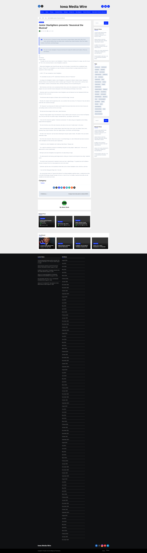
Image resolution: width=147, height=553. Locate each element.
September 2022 (65, 403)
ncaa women (97, 101)
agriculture (97, 69)
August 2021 (64, 442)
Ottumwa (96, 104)
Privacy (51, 12)
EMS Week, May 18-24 (63, 223)
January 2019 (65, 536)
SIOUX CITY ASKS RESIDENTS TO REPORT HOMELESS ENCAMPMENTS (101, 52)
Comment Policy (58, 12)
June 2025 (64, 302)
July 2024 (64, 336)
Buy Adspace (79, 12)
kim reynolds (103, 94)
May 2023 (64, 378)
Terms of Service (86, 12)
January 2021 (65, 463)
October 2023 (65, 363)
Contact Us (71, 12)
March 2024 (64, 348)
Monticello (41, 22)
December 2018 (65, 539)
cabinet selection (98, 74)
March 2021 (64, 457)
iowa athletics (103, 91)
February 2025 (65, 315)
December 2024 (65, 321)
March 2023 (64, 384)
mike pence (105, 96)
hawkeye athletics (98, 89)
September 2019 (65, 512)
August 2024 (64, 333)
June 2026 (64, 266)
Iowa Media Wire (73, 7)
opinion (103, 101)
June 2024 (64, 339)
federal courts (97, 84)
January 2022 (65, 427)
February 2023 (65, 387)
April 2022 (64, 418)
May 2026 (64, 269)
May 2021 (64, 451)
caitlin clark (105, 74)
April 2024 (64, 345)
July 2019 (64, 518)
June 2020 (64, 485)
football (103, 84)
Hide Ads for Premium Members (99, 12)
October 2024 (65, 327)
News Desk (65, 207)
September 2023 (65, 366)
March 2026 (64, 275)
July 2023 (64, 372)
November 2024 (65, 324)
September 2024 (65, 330)
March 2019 (64, 530)
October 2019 (65, 509)
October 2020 (65, 472)
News (46, 12)
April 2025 (64, 308)
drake (103, 79)
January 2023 (65, 390)
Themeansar (57, 550)
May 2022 (64, 415)
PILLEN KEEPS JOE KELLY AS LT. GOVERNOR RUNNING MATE (101, 57)
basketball (102, 69)
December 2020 (65, 466)
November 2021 (65, 433)
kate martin (97, 94)
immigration (97, 91)
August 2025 (64, 296)
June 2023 (64, 375)
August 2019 (64, 515)
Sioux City (43, 243)
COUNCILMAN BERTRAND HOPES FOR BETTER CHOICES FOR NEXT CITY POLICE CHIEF (46, 247)
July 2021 (64, 445)
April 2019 (64, 527)
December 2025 (65, 284)
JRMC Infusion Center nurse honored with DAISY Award (81, 224)
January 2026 (65, 281)
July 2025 (64, 299)
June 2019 (64, 521)
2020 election (97, 67)
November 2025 (65, 287)
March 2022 (64, 421)
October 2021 (65, 436)
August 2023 (64, 369)
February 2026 (65, 278)
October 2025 (65, 290)
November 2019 (65, 506)
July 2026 (64, 263)
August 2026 (64, 260)
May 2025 (64, 305)
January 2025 (65, 318)
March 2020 (64, 494)
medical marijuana (98, 96)
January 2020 (65, 500)
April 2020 (64, 491)
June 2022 (64, 412)
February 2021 (65, 460)
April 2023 (64, 381)
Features (43, 183)
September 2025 (65, 293)
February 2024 (65, 351)
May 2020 (64, 488)
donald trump (97, 79)
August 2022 (64, 406)
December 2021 (65, 430)
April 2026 (64, 272)
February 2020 (65, 497)
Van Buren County (98, 111)
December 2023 (65, 357)
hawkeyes (105, 89)
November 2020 (65, 469)
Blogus (52, 550)
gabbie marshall (97, 86)
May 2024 (64, 342)
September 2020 (65, 475)
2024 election (104, 67)
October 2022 (65, 400)
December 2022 (65, 393)
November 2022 (65, 397)
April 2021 (64, 454)
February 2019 (65, 533)
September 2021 (65, 439)
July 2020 (64, 482)
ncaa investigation (102, 99)
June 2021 (64, 448)
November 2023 (65, 360)
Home (42, 12)
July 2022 (64, 409)
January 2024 (65, 354)
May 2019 (64, 524)
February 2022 (65, 424)
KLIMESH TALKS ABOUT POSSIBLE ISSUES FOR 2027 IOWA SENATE (100, 46)
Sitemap (66, 12)
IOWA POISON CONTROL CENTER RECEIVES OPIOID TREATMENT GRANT (100, 41)
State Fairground (98, 106)
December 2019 (65, 503)
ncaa (96, 99)
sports (101, 104)
